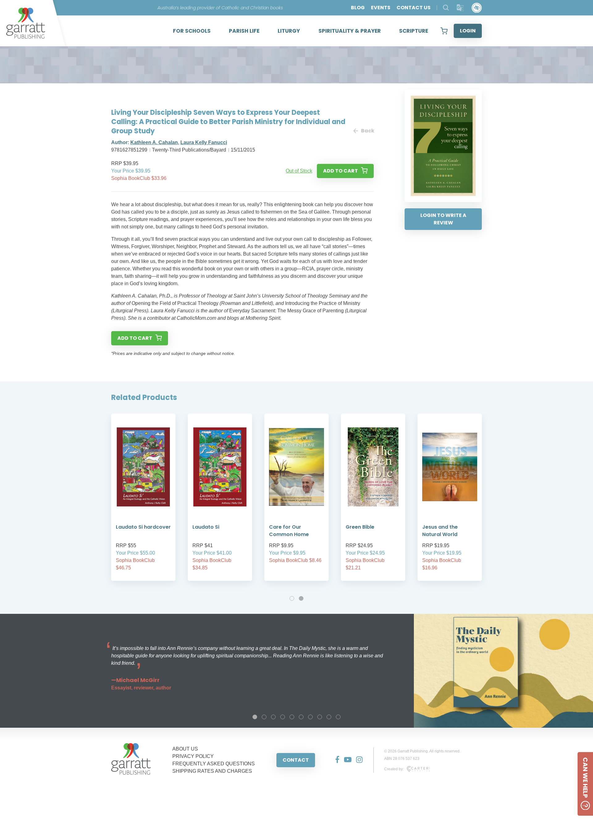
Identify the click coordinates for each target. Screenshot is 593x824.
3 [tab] (273, 717)
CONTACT (296, 760)
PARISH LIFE (244, 31)
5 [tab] (292, 717)
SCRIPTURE (413, 31)
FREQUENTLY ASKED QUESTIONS (213, 763)
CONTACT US (414, 7)
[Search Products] (446, 7)
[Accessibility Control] (477, 8)
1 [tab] (292, 598)
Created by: (394, 769)
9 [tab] (329, 717)
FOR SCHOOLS (192, 31)
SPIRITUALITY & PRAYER (349, 31)
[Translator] (460, 8)
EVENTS (380, 7)
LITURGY (289, 31)
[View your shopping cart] (444, 30)
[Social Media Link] (334, 760)
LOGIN (468, 30)
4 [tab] (283, 717)
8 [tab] (320, 717)
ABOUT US (185, 748)
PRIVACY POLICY (193, 756)
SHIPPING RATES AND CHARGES (212, 771)
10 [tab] (338, 717)
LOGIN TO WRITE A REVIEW (443, 219)
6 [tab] (301, 717)
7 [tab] (310, 717)
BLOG (358, 7)
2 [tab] (301, 598)
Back (367, 130)
